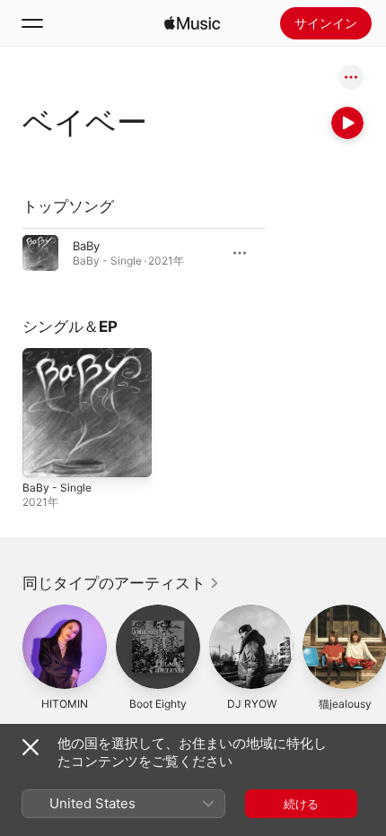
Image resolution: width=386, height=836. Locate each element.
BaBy (86, 246)
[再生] (347, 123)
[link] (121, 583)
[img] (192, 23)
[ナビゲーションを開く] (32, 23)
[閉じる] (30, 747)
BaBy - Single (57, 487)
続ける (301, 804)
